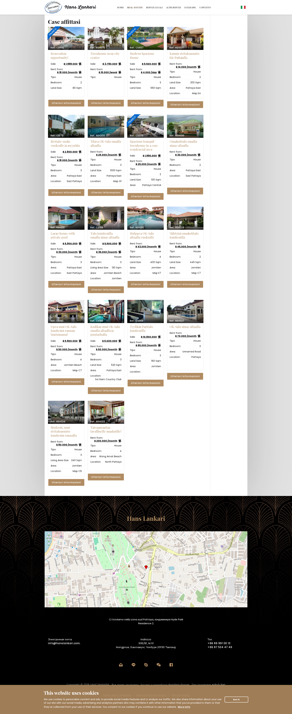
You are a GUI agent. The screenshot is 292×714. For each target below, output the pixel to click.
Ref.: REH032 (97, 421)
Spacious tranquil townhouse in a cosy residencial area (144, 145)
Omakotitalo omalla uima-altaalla (183, 143)
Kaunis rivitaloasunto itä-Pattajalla (184, 56)
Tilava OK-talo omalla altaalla (105, 143)
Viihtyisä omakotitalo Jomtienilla (184, 235)
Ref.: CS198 (96, 321)
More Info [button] (184, 707)
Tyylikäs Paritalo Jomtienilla (141, 329)
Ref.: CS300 (136, 135)
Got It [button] (236, 699)
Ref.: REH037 (176, 47)
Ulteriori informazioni (66, 103)
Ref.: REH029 (176, 227)
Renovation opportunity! (59, 56)
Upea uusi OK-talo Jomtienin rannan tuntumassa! (64, 331)
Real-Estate (135, 7)
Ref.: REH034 (58, 421)
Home (120, 7)
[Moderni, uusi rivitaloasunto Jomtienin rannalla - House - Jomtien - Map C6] (66, 412)
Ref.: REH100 (137, 227)
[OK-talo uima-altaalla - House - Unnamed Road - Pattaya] (185, 311)
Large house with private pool (63, 235)
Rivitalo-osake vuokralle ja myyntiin (65, 143)
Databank (190, 7)
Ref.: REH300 (97, 135)
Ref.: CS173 (57, 135)
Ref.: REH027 (176, 321)
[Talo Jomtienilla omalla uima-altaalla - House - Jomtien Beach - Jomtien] (106, 218)
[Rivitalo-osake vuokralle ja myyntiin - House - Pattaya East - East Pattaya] (66, 126)
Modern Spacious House (142, 56)
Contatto (205, 7)
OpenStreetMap (224, 596)
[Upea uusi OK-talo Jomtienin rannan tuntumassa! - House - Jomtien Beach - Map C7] (66, 311)
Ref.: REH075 (97, 47)
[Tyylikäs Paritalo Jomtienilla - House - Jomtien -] (145, 311)
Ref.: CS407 (136, 47)
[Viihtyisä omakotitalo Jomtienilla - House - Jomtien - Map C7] (185, 218)
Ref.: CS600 (57, 47)
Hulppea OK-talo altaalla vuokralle (142, 235)
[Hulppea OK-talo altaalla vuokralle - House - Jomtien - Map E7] (145, 218)
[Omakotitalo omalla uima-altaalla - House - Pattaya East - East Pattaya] (185, 126)
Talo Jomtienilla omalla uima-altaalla (104, 235)
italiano (243, 7)
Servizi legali (154, 7)
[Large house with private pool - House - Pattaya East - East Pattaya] (66, 218)
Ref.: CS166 (96, 227)
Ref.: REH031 (58, 227)
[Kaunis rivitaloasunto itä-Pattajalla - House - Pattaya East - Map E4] (185, 38)
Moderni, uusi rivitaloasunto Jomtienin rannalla (64, 431)
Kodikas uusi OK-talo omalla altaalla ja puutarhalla (105, 331)
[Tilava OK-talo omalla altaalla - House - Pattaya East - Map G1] (106, 126)
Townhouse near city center (104, 56)
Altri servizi (173, 7)
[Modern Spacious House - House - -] (145, 38)
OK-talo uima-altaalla (185, 327)
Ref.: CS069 (136, 321)
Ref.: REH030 (176, 135)
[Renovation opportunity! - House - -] (66, 38)
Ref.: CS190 (57, 321)
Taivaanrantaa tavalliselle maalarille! (105, 429)
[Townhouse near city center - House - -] (106, 38)
